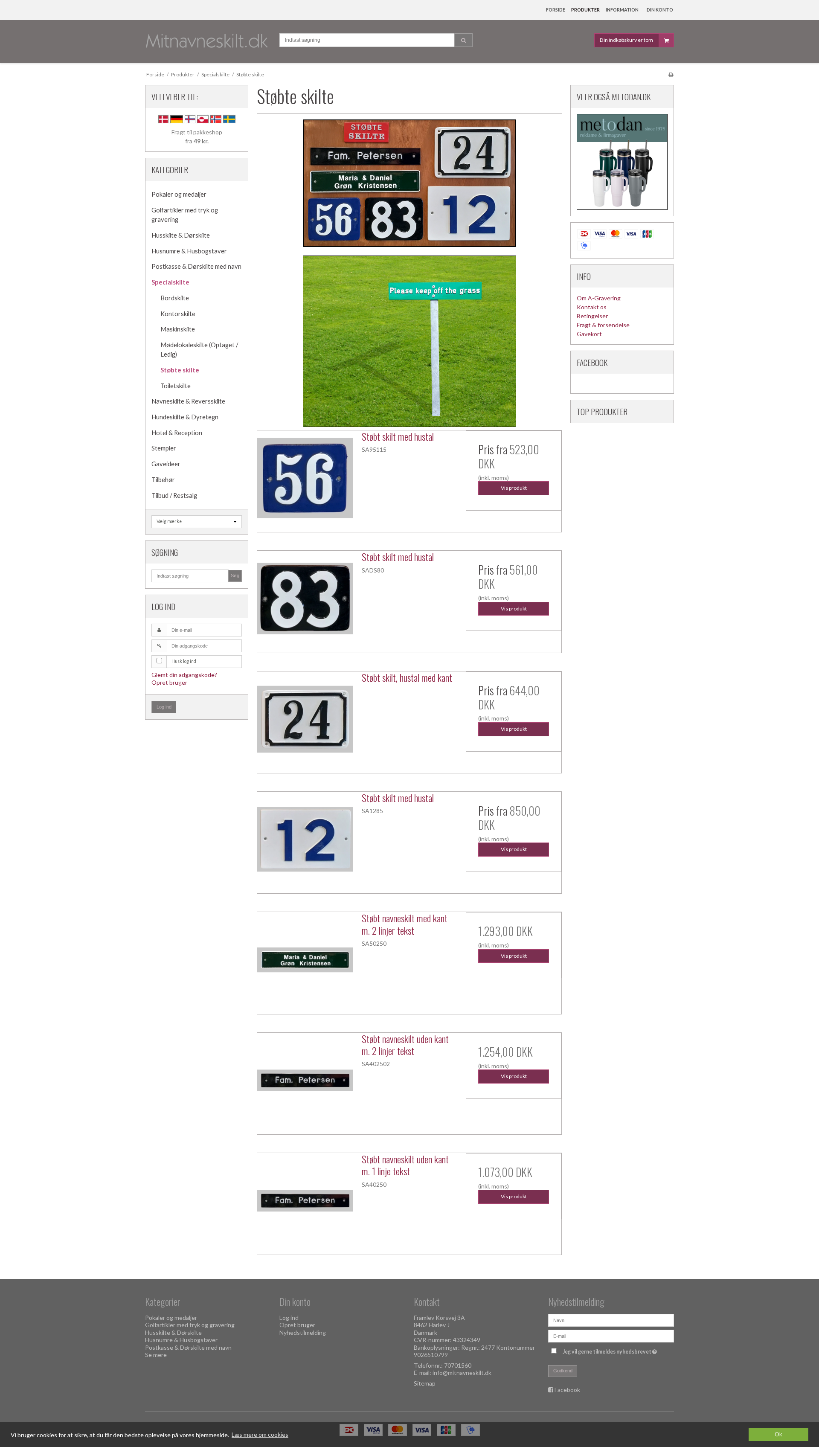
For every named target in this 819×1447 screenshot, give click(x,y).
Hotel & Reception (176, 432)
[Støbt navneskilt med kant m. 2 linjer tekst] (305, 960)
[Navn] (611, 1319)
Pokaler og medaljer (178, 194)
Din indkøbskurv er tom (626, 40)
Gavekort (589, 333)
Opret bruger (169, 682)
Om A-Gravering (599, 298)
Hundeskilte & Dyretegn (184, 417)
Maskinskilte (177, 329)
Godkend (562, 1370)
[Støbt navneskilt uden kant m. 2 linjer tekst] (305, 1080)
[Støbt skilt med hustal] (305, 478)
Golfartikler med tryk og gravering (184, 214)
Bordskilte (174, 298)
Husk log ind (183, 661)
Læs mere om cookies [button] (260, 1434)
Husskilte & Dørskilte (180, 235)
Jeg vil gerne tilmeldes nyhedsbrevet (610, 1350)
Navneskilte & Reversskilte (188, 401)
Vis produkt (514, 488)
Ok (778, 1434)
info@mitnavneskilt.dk (462, 1372)
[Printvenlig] (671, 74)
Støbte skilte (179, 370)
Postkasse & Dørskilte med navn (196, 266)
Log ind (164, 706)
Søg (235, 575)
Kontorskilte (177, 313)
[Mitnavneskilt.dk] (208, 41)
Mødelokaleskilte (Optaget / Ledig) (199, 349)
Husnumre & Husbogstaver (189, 251)
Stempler (163, 448)
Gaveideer (165, 464)
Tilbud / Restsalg (174, 495)
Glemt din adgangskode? (184, 674)
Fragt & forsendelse (603, 324)
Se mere (156, 1354)
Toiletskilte (175, 385)
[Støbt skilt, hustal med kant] (305, 719)
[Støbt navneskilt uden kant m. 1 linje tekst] (305, 1201)
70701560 (457, 1365)
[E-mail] (611, 1335)
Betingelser (592, 316)
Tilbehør (163, 479)
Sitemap (425, 1383)
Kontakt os (592, 307)
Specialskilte (170, 282)
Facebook (567, 1389)
